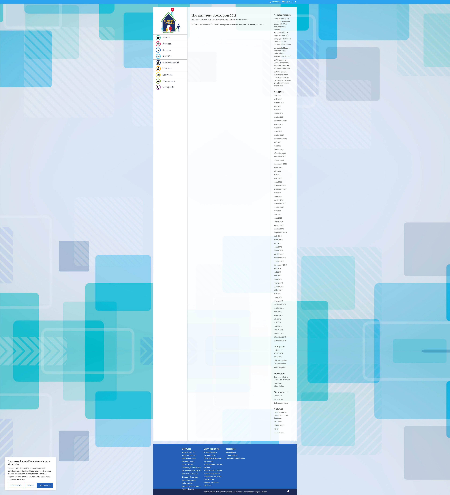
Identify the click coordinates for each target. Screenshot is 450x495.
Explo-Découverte (189, 480)
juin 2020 (277, 211)
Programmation (280, 364)
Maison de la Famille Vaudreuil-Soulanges (211, 19)
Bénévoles (167, 74)
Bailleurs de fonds (281, 403)
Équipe (276, 429)
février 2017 (278, 301)
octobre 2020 (279, 207)
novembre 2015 (280, 340)
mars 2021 (278, 196)
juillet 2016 (278, 315)
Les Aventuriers (188, 461)
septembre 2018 (280, 265)
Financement (169, 81)
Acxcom (263, 492)
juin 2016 (277, 319)
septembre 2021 (280, 189)
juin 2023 (277, 142)
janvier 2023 (278, 149)
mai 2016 (277, 322)
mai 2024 (277, 128)
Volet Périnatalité (171, 62)
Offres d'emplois (280, 360)
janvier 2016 (278, 333)
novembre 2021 (280, 185)
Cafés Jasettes (187, 464)
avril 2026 (277, 99)
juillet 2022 (278, 167)
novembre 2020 (280, 203)
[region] (30, 473)
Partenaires (278, 399)
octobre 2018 (279, 261)
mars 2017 (278, 297)
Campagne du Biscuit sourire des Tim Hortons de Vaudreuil (282, 42)
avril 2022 (277, 178)
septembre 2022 (280, 164)
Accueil (166, 37)
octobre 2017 (279, 286)
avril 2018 (277, 276)
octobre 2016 (279, 308)
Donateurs (278, 396)
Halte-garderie (187, 483)
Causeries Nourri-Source (191, 471)
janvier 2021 (278, 200)
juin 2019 (277, 243)
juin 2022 (277, 171)
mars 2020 (278, 218)
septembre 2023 (280, 139)
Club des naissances (190, 474)
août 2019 (278, 236)
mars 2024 (278, 131)
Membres (167, 68)
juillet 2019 (278, 239)
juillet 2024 (278, 124)
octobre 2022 (279, 160)
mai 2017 (277, 294)
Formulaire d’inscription (235, 458)
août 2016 (278, 312)
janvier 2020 (278, 225)
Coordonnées (279, 432)
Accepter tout (45, 485)
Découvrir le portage (190, 477)
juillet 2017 (278, 290)
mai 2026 (277, 95)
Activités (167, 56)
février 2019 (278, 250)
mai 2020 (277, 214)
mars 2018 (278, 279)
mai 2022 (277, 175)
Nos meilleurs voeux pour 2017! (214, 15)
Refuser (31, 485)
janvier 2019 (278, 254)
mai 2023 (277, 146)
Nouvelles (245, 19)
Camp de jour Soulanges (191, 467)
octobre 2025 (279, 103)
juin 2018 (277, 268)
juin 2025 (277, 106)
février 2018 (278, 283)
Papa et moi (208, 461)
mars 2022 (278, 182)
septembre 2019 (280, 232)
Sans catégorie (279, 367)
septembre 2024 (280, 121)
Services (167, 50)
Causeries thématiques (213, 458)
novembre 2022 (280, 157)
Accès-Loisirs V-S (188, 452)
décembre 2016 (280, 304)
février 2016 (278, 330)
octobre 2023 (279, 135)
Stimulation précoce (212, 473)
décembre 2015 (280, 337)
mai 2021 (277, 193)
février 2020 (278, 221)
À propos (167, 43)
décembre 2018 (280, 258)
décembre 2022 (280, 153)
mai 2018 (277, 272)
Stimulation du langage (213, 470)
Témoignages (279, 425)
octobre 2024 (279, 117)
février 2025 (278, 113)
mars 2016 (278, 326)
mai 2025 (277, 110)
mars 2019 (278, 247)
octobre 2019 (279, 229)
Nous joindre (169, 87)
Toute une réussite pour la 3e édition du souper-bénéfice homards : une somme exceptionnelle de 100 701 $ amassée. (282, 26)
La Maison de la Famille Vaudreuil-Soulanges (281, 415)
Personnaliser (16, 485)
